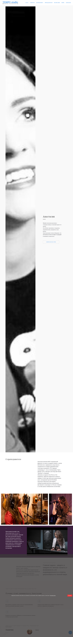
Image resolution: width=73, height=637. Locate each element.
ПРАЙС (62, 2)
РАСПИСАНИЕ (57, 2)
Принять (69, 595)
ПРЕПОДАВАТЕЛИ (48, 2)
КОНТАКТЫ (68, 2)
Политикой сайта (53, 595)
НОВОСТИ (32, 2)
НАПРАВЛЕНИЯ (39, 2)
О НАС (26, 2)
